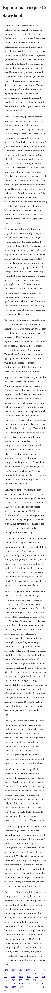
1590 (28, 983)
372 (27, 980)
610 (5, 980)
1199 (14, 987)
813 (20, 970)
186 (13, 973)
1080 (35, 970)
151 (29, 987)
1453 (6, 973)
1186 (42, 973)
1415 (36, 977)
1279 (6, 970)
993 (41, 980)
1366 (13, 980)
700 (20, 980)
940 (43, 977)
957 (13, 970)
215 (34, 980)
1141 (29, 977)
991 (13, 983)
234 (20, 973)
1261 (13, 977)
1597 (22, 987)
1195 (19, 990)
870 (43, 983)
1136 (28, 970)
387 (36, 987)
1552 (35, 973)
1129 (21, 983)
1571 (43, 970)
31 (12, 990)
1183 (6, 987)
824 (5, 977)
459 (27, 973)
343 (42, 987)
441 (5, 990)
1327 (27, 990)
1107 (6, 983)
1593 (21, 977)
